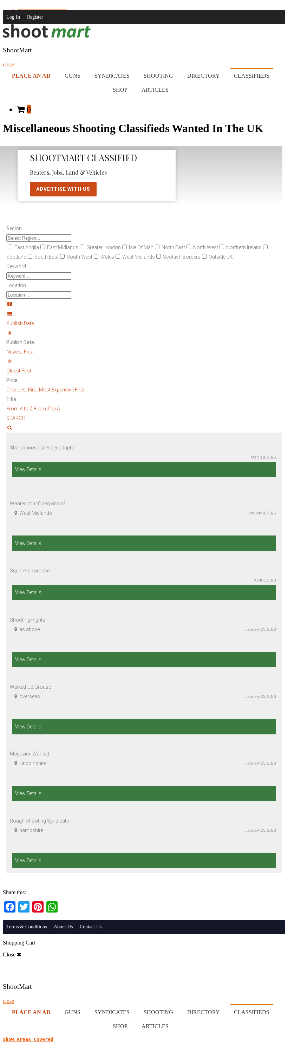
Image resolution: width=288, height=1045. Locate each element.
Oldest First (18, 371)
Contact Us (91, 926)
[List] (144, 314)
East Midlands (62, 247)
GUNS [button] (72, 76)
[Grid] (144, 304)
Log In (13, 17)
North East (173, 247)
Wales (107, 257)
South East (46, 257)
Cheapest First (22, 389)
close (8, 64)
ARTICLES (155, 90)
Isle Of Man (141, 247)
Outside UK (221, 257)
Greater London (103, 247)
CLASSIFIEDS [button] (251, 76)
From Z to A (47, 408)
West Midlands (138, 257)
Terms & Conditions (26, 926)
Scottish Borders (182, 257)
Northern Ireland (244, 247)
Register (35, 17)
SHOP (120, 90)
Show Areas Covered (28, 1039)
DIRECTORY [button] (203, 76)
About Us (63, 926)
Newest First (20, 352)
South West (79, 257)
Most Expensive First (62, 389)
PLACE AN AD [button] (31, 76)
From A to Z (20, 408)
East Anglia (26, 247)
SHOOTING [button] (158, 76)
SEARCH (15, 418)
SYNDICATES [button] (112, 76)
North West (205, 247)
